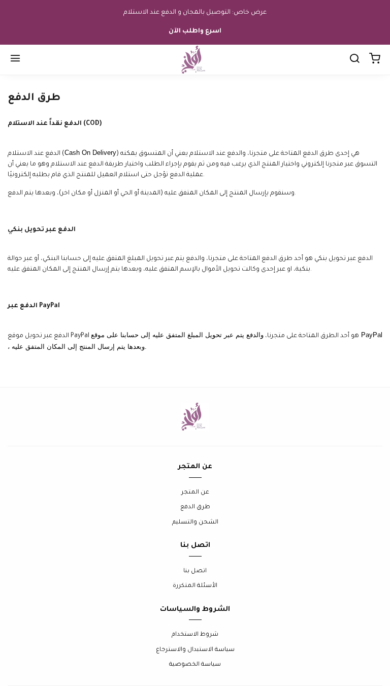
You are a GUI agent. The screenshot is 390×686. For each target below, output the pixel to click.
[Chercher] (354, 60)
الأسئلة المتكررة (195, 586)
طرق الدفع (195, 507)
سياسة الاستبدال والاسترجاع (195, 650)
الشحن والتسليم (195, 522)
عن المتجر (195, 492)
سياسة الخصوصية (195, 665)
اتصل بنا (195, 571)
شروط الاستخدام (195, 635)
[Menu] (15, 60)
